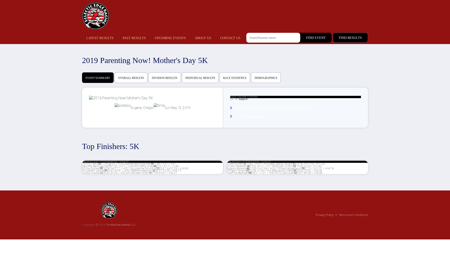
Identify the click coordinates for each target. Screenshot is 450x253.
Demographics (266, 78)
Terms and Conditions (353, 215)
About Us (203, 38)
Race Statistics (235, 78)
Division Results (164, 78)
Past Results (134, 38)
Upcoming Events (170, 38)
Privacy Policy (324, 215)
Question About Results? (251, 116)
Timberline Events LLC (121, 225)
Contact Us (230, 38)
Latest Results (100, 38)
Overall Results (131, 78)
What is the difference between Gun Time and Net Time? (273, 108)
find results (350, 38)
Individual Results (200, 78)
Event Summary (98, 78)
